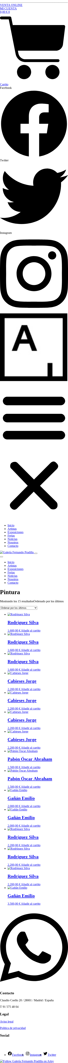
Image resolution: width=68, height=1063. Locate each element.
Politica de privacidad (13, 1028)
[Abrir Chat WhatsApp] (34, 985)
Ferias (11, 535)
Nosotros (13, 542)
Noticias (12, 539)
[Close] (1, 556)
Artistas (12, 528)
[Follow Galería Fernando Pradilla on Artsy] (27, 1061)
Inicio (11, 525)
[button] (34, 451)
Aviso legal (6, 1021)
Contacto (13, 545)
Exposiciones (15, 532)
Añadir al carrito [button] (30, 630)
